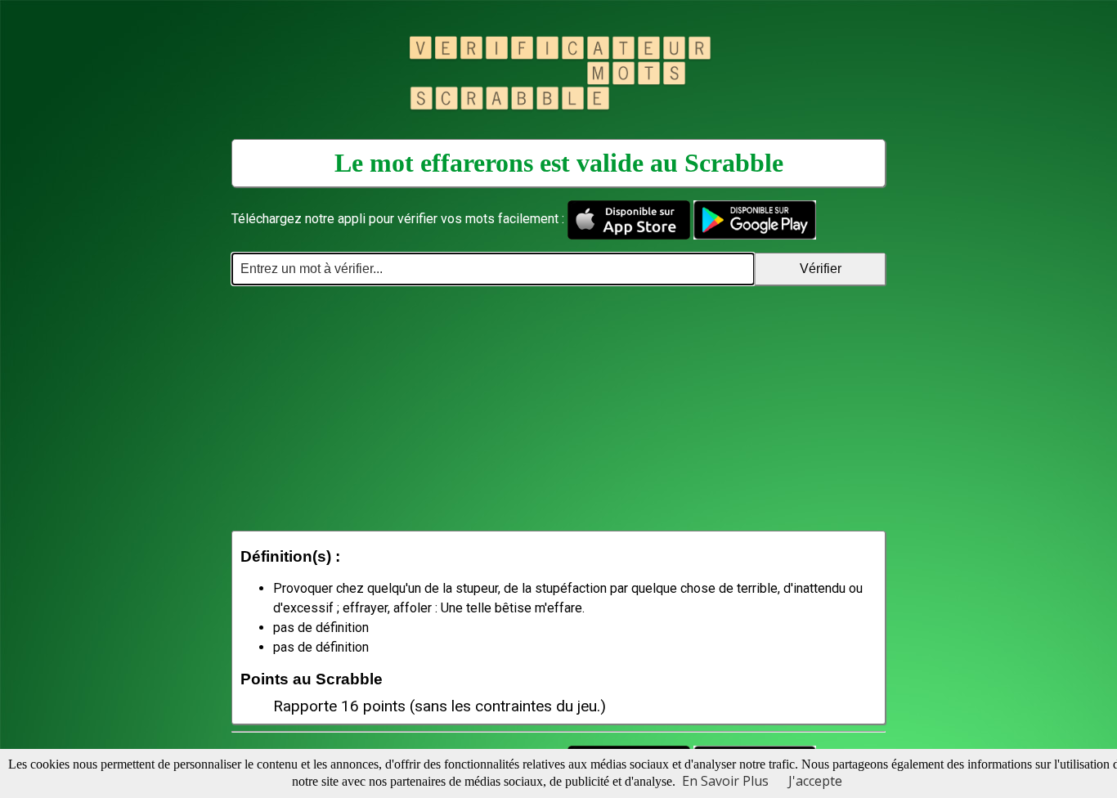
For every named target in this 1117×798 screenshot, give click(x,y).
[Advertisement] (558, 408)
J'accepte (815, 781)
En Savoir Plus (725, 781)
